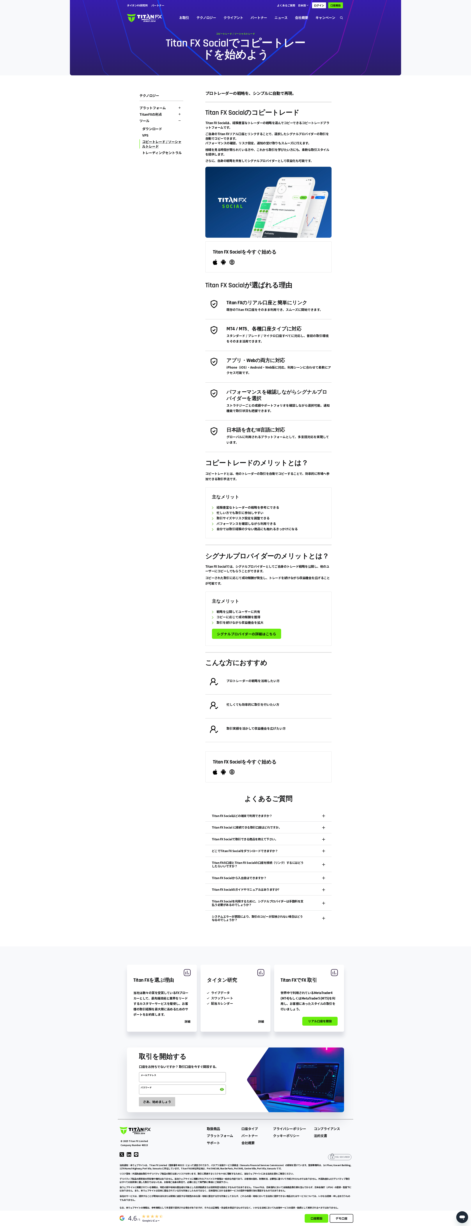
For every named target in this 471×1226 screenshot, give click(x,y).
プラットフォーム (220, 1135)
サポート (213, 1142)
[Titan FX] (144, 17)
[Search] (341, 17)
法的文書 (320, 1135)
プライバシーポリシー (289, 1128)
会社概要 (301, 17)
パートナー (259, 17)
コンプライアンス (327, 1128)
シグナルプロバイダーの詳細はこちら (246, 633)
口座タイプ (249, 1128)
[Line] (136, 1154)
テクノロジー (206, 17)
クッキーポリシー (286, 1135)
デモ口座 (341, 1218)
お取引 (184, 17)
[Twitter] (122, 1154)
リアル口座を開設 (320, 1021)
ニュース (281, 17)
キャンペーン (325, 17)
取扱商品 (213, 1128)
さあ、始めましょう (157, 1102)
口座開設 (335, 5)
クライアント (233, 17)
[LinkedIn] (129, 1154)
